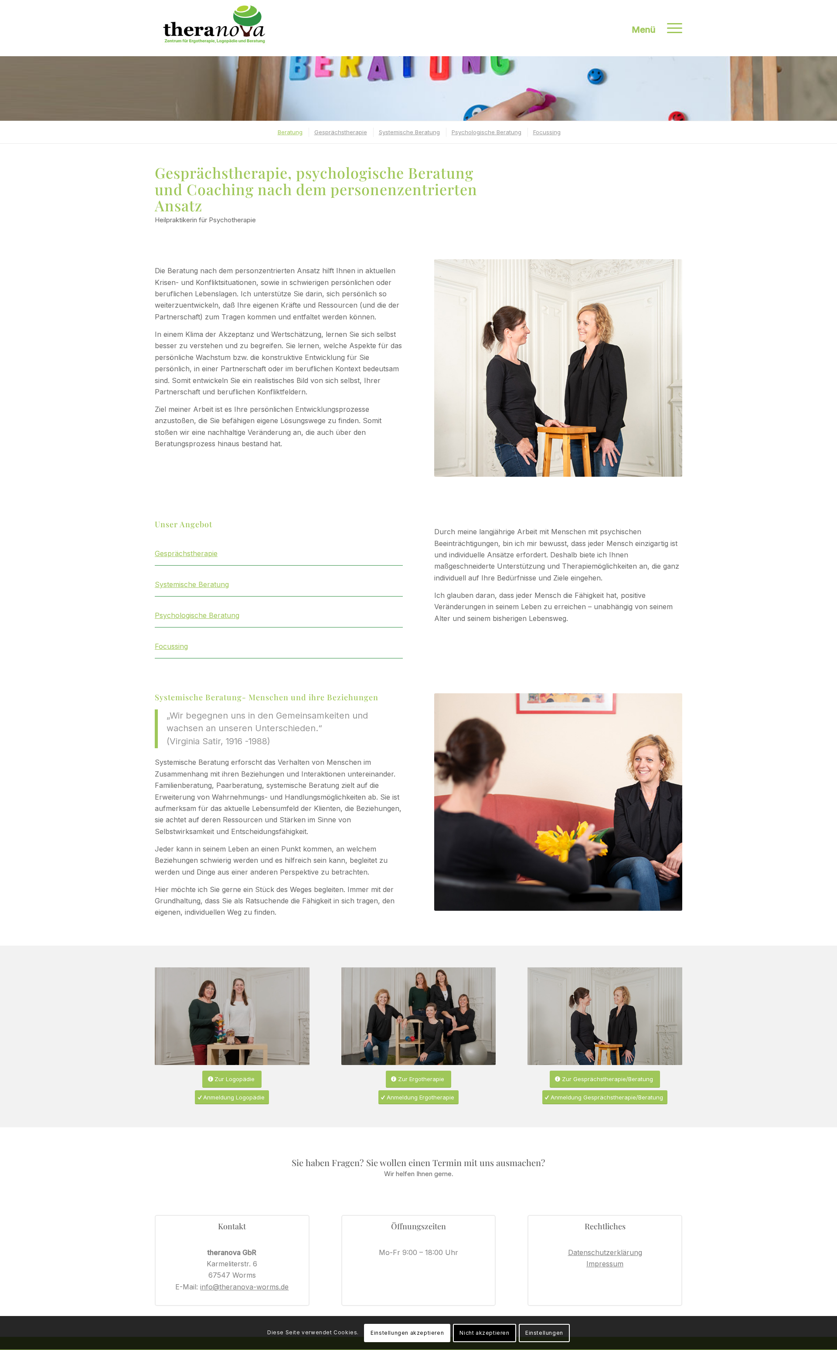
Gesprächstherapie (186, 553)
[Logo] (214, 28)
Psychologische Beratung (197, 615)
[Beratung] (604, 1016)
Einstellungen (544, 1333)
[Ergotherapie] (418, 1016)
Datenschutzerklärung (605, 1252)
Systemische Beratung (192, 584)
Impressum (604, 1263)
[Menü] (671, 28)
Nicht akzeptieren (484, 1333)
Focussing (171, 646)
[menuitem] (671, 28)
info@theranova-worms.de (244, 1286)
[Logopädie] (232, 1016)
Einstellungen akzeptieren (407, 1333)
